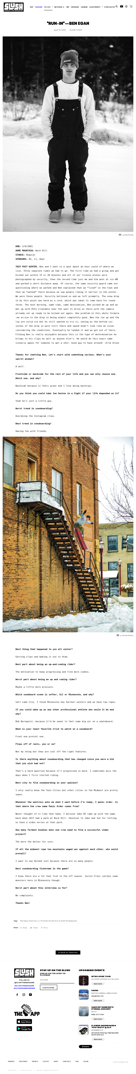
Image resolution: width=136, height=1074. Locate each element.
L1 (37, 921)
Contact (67, 1061)
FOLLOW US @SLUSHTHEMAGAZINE (24, 981)
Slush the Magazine (69, 921)
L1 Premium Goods (46, 921)
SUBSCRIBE (38, 7)
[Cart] (131, 7)
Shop (31, 7)
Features (48, 7)
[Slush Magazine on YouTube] (31, 995)
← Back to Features (68, 952)
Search (11, 1061)
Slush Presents (95, 7)
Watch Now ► (59, 7)
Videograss (75, 7)
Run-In (57, 921)
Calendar (84, 7)
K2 (34, 921)
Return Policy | (14, 1070)
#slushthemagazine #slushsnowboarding (24, 987)
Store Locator (109, 7)
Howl (31, 921)
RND (67, 7)
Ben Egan (24, 921)
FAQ (77, 1061)
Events (35, 1061)
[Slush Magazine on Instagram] (24, 995)
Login (85, 1061)
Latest (46, 1061)
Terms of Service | (28, 1070)
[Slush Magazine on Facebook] (17, 995)
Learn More (98, 984)
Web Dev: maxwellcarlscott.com (47, 1070)
